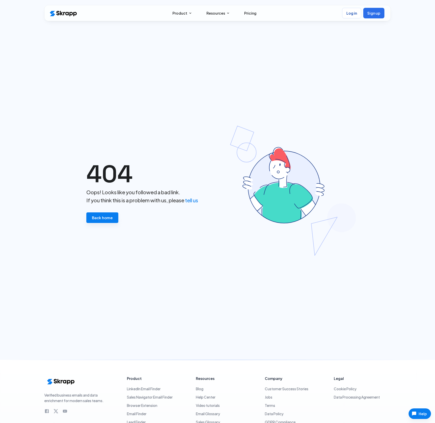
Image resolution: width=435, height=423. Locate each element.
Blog (199, 388)
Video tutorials (208, 405)
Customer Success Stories (286, 388)
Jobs (268, 397)
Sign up (373, 13)
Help (423, 413)
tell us (191, 200)
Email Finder (137, 413)
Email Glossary (208, 413)
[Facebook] (46, 411)
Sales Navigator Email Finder (150, 397)
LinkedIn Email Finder (144, 388)
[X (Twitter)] (55, 411)
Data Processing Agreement (357, 397)
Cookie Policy (345, 388)
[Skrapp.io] (63, 13)
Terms (270, 405)
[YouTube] (64, 411)
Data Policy (274, 413)
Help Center (205, 397)
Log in (351, 13)
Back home (102, 217)
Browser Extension (142, 405)
